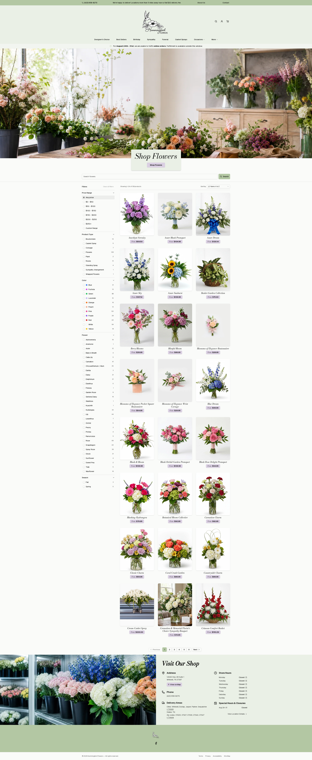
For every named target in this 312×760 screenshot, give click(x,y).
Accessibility (217, 756)
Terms (201, 756)
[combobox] (218, 186)
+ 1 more (170, 709)
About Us (201, 3)
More (214, 39)
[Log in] (221, 21)
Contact (226, 3)
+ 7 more (170, 717)
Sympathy (151, 39)
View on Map (175, 684)
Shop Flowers (156, 165)
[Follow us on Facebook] (156, 743)
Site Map (227, 756)
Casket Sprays (181, 39)
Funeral (165, 39)
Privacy (207, 756)
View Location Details (236, 714)
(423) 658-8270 (90, 3)
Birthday (136, 39)
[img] (246, 677)
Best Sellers (121, 39)
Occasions (198, 39)
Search (226, 176)
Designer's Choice (102, 39)
